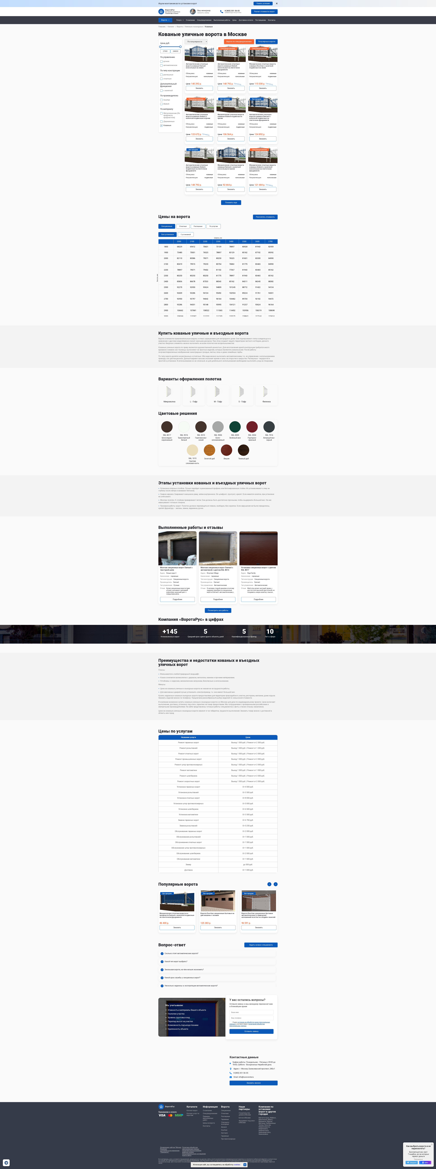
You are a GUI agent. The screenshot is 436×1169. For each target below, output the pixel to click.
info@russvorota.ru (246, 1077)
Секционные (166, 226)
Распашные (198, 226)
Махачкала (263, 1119)
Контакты (271, 20)
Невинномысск (264, 1127)
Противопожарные (228, 1139)
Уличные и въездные (194, 27)
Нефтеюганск (264, 1130)
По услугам (213, 226)
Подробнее (177, 599)
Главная (161, 27)
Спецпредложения (204, 20)
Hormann (224, 1133)
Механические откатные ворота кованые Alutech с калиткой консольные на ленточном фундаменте (262, 168)
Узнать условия (263, 3)
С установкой (186, 234)
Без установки (167, 234)
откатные (167, 79)
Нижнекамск (263, 1134)
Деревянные (169, 121)
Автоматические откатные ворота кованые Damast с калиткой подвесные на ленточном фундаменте (260, 117)
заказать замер (203, 13)
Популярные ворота (266, 41)
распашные (168, 75)
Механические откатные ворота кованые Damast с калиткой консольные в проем (231, 167)
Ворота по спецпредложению (239, 41)
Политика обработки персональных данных (190, 1148)
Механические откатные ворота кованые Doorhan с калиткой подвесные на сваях (262, 66)
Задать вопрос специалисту (261, 945)
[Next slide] (276, 884)
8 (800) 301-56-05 (232, 11)
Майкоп (273, 1118)
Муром (269, 1121)
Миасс (270, 1119)
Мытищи (262, 1123)
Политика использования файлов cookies (191, 1151)
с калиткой (168, 91)
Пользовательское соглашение (194, 1154)
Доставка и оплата (246, 20)
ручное (166, 61)
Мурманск (262, 1121)
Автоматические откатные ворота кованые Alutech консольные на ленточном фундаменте (229, 67)
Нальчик (267, 1125)
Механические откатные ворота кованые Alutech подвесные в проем (231, 116)
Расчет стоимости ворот (264, 11)
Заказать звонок (254, 1083)
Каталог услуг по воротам (193, 1114)
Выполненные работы (222, 20)
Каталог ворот (192, 1110)
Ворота (180, 27)
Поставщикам (260, 20)
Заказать (199, 88)
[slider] (160, 47)
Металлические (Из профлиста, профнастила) (171, 115)
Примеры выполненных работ (208, 1118)
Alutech (166, 104)
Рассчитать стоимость (265, 217)
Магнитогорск (264, 1118)
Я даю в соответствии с (249, 1024)
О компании (190, 20)
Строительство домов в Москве (245, 1114)
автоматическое (170, 65)
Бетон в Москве (245, 1118)
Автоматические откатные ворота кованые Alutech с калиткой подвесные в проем (198, 116)
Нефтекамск (263, 1129)
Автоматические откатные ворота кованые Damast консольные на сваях (197, 66)
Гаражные (225, 1119)
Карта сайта (186, 1155)
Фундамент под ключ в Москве (247, 1121)
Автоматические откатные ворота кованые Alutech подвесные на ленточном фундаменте (197, 168)
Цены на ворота (209, 1123)
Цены (234, 20)
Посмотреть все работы (218, 610)
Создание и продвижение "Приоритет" (170, 1151)
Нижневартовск (264, 1132)
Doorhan (166, 100)
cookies (237, 1165)
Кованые (167, 125)
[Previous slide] (269, 884)
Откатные (183, 226)
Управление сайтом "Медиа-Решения (171, 1148)
